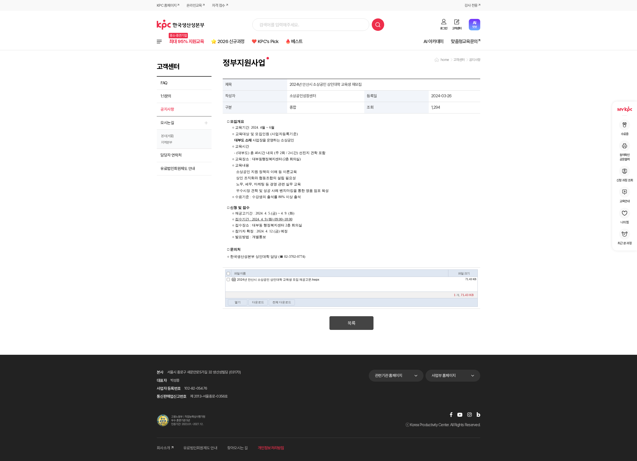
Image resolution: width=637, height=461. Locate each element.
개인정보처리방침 (271, 448)
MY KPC (624, 109)
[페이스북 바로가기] (451, 414)
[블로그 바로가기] (478, 414)
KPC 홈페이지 (166, 5)
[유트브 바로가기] (459, 414)
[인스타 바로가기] (469, 414)
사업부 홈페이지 (444, 375)
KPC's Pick (268, 41)
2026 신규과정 (230, 41)
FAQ (163, 83)
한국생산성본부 (180, 25)
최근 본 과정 (625, 243)
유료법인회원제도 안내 (177, 168)
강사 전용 (471, 5)
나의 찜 (625, 222)
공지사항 (167, 109)
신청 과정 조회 (624, 180)
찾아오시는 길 (237, 448)
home (445, 60)
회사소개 (163, 448)
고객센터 (456, 28)
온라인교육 (194, 5)
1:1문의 (165, 96)
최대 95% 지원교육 (186, 41)
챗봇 (474, 24)
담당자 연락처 (171, 155)
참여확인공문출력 (625, 157)
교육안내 (625, 201)
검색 (378, 24)
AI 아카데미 (434, 41)
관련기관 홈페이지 (388, 375)
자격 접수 (218, 5)
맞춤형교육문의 (464, 41)
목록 (351, 323)
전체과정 (159, 41)
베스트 (297, 41)
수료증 (625, 134)
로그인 (443, 28)
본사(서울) (167, 136)
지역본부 (166, 142)
